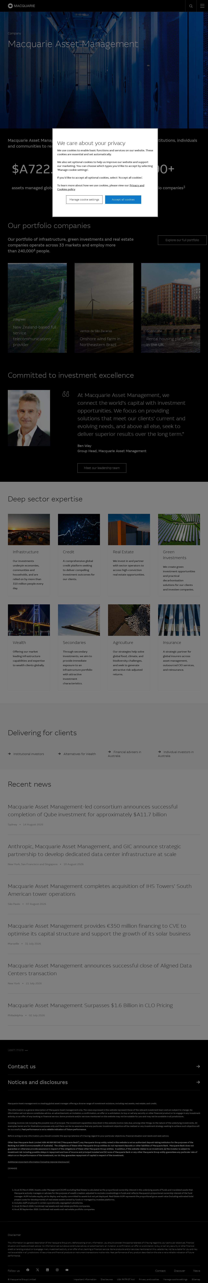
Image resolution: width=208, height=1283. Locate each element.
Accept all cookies (123, 199)
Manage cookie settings (84, 199)
